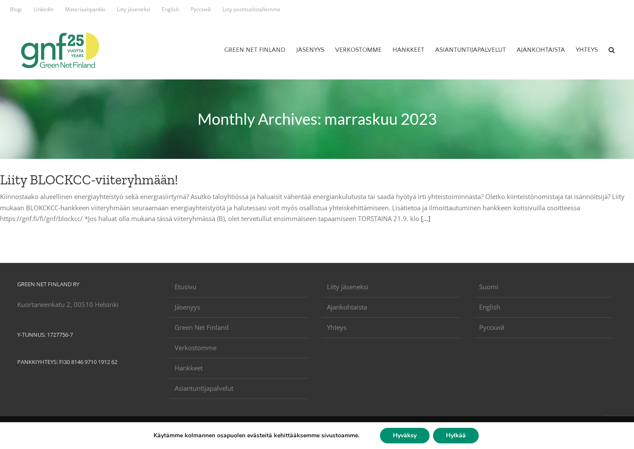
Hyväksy (405, 435)
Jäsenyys (187, 307)
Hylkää (456, 435)
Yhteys (336, 327)
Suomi (488, 286)
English (489, 307)
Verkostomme (196, 347)
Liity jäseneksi (347, 286)
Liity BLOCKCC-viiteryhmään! (89, 179)
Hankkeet (189, 368)
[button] (612, 50)
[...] (425, 218)
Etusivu (185, 286)
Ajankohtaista (347, 307)
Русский (492, 327)
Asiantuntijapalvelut (204, 388)
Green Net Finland (202, 327)
